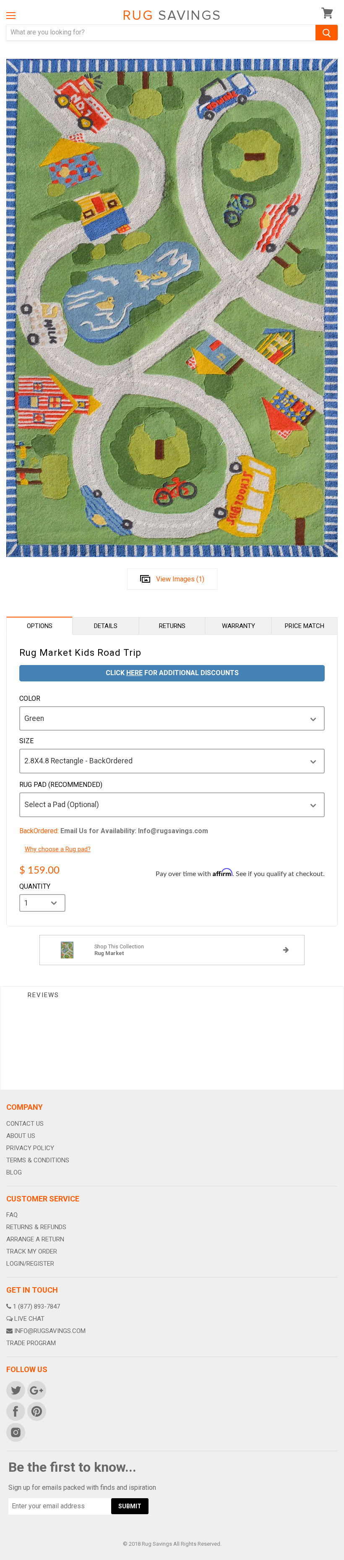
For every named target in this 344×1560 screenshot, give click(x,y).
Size (26, 741)
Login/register (30, 1263)
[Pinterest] (36, 1410)
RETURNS (172, 626)
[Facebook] (15, 1410)
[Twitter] (15, 1389)
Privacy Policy (30, 1148)
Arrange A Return (35, 1239)
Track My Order (31, 1251)
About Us (20, 1136)
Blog (14, 1172)
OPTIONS (39, 626)
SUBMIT (129, 1506)
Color (29, 698)
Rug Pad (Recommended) (60, 784)
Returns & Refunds (36, 1227)
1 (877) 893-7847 (36, 1306)
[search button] (326, 32)
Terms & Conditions (37, 1160)
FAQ (12, 1215)
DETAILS (105, 626)
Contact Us (25, 1123)
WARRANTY (238, 626)
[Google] (36, 1389)
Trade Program (31, 1343)
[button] (343, 1557)
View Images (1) (180, 579)
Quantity (34, 886)
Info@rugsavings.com (50, 1331)
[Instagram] (15, 1431)
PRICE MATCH (304, 626)
